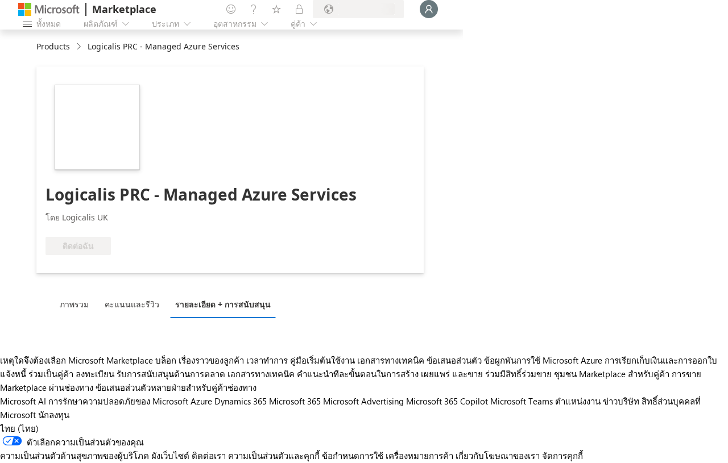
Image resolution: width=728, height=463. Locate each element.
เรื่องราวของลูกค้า (211, 360)
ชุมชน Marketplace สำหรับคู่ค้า (611, 373)
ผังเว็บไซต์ (170, 455)
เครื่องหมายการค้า (419, 455)
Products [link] (53, 46)
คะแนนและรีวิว (132, 304)
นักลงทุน (53, 414)
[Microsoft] (49, 9)
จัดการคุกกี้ (562, 455)
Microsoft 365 (295, 401)
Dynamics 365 (240, 401)
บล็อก (165, 360)
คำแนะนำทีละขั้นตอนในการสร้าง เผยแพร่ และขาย (390, 373)
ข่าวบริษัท (621, 401)
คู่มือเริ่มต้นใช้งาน (322, 360)
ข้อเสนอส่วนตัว (454, 360)
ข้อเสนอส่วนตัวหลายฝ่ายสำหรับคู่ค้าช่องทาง (176, 387)
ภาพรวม (74, 304)
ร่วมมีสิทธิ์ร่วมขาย (518, 373)
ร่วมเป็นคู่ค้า (50, 373)
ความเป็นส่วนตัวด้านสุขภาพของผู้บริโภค (74, 455)
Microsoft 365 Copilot (447, 401)
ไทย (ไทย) (19, 428)
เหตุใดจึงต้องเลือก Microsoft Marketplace (76, 360)
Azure (201, 401)
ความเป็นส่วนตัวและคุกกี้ (274, 455)
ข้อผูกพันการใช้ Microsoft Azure (544, 360)
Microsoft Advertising (363, 401)
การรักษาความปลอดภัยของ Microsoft (118, 401)
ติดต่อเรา (209, 455)
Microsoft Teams (521, 401)
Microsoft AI (23, 401)
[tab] (77, 303)
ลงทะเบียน (95, 373)
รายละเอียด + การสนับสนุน (223, 304)
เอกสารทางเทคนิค (390, 360)
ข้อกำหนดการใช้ (352, 455)
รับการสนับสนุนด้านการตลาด (171, 373)
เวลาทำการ (267, 360)
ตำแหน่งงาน (578, 401)
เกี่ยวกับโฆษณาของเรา (498, 455)
